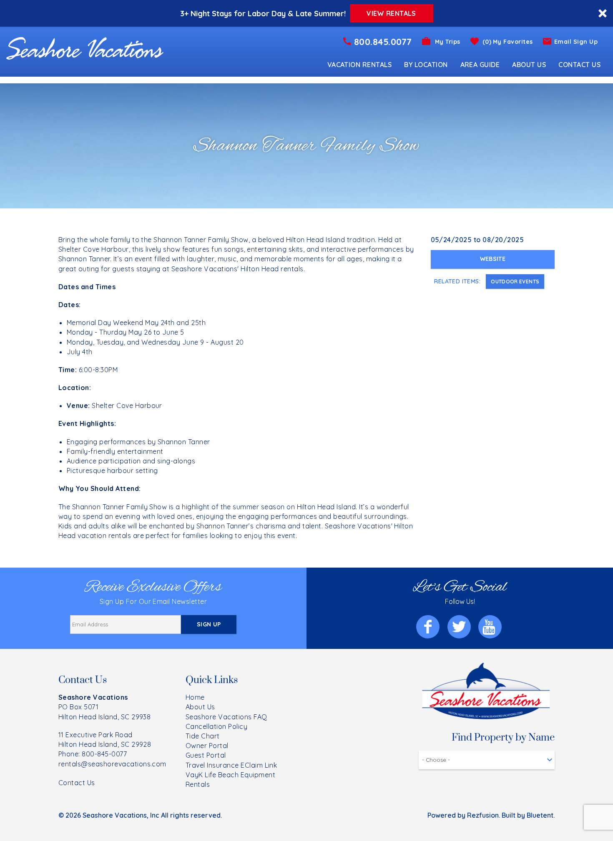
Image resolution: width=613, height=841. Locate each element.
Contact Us (579, 64)
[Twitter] (459, 626)
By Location (425, 64)
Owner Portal (207, 745)
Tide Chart (203, 736)
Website (492, 259)
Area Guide (480, 64)
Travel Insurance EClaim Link (231, 765)
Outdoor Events (515, 281)
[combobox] (487, 760)
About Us (529, 64)
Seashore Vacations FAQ (226, 717)
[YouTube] (490, 626)
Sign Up (209, 624)
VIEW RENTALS (391, 13)
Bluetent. (541, 815)
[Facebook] (428, 626)
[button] (306, 13)
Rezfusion (483, 815)
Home (195, 697)
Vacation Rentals (359, 64)
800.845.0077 (383, 41)
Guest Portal (206, 755)
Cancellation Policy (216, 726)
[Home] (84, 47)
